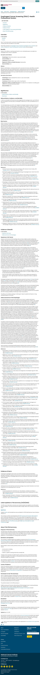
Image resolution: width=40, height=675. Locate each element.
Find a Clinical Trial (18, 635)
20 (18, 281)
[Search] (23, 8)
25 (19, 303)
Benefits (4, 38)
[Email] (38, 12)
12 (1, 146)
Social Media (3, 635)
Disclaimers (3, 647)
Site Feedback (3, 661)
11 (8, 140)
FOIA (2, 643)
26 (34, 304)
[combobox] (14, 8)
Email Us (13, 561)
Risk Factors (4, 96)
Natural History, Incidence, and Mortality (10, 94)
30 (2, 319)
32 (16, 346)
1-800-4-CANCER (8, 660)
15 (31, 157)
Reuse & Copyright (4, 633)
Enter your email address (32, 631)
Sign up (29, 636)
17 (8, 280)
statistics (6, 512)
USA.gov (2, 673)
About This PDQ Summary (8, 31)
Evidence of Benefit (7, 26)
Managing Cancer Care (5, 603)
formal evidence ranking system (16, 570)
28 (32, 316)
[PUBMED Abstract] (14, 173)
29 (1, 319)
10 (26, 138)
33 (37, 346)
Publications (16, 631)
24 (8, 302)
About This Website (5, 629)
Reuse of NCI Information (25, 615)
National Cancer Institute (5, 672)
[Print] (36, 12)
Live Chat (2, 660)
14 (9, 150)
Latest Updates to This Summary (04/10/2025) (12, 29)
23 (33, 287)
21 (12, 283)
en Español (3, 631)
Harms (3, 39)
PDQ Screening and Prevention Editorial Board (28, 515)
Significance (5, 24)
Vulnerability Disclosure (5, 649)
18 (14, 280)
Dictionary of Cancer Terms (19, 633)
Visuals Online (18, 596)
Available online (6, 170)
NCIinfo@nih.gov (16, 660)
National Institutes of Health (5, 670)
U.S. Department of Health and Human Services (9, 669)
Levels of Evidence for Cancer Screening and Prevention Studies (13, 47)
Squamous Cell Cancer (6, 233)
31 (30, 329)
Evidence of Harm (6, 27)
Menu (3, 8)
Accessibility (3, 641)
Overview (5, 22)
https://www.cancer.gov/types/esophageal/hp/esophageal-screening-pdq (15, 587)
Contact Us (16, 629)
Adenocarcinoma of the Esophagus (9, 234)
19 (17, 281)
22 (18, 283)
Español (37, 1)
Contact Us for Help (7, 608)
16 (34, 165)
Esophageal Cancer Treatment (29, 45)
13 (21, 147)
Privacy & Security (4, 645)
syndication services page (32, 621)
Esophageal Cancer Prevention (17, 45)
